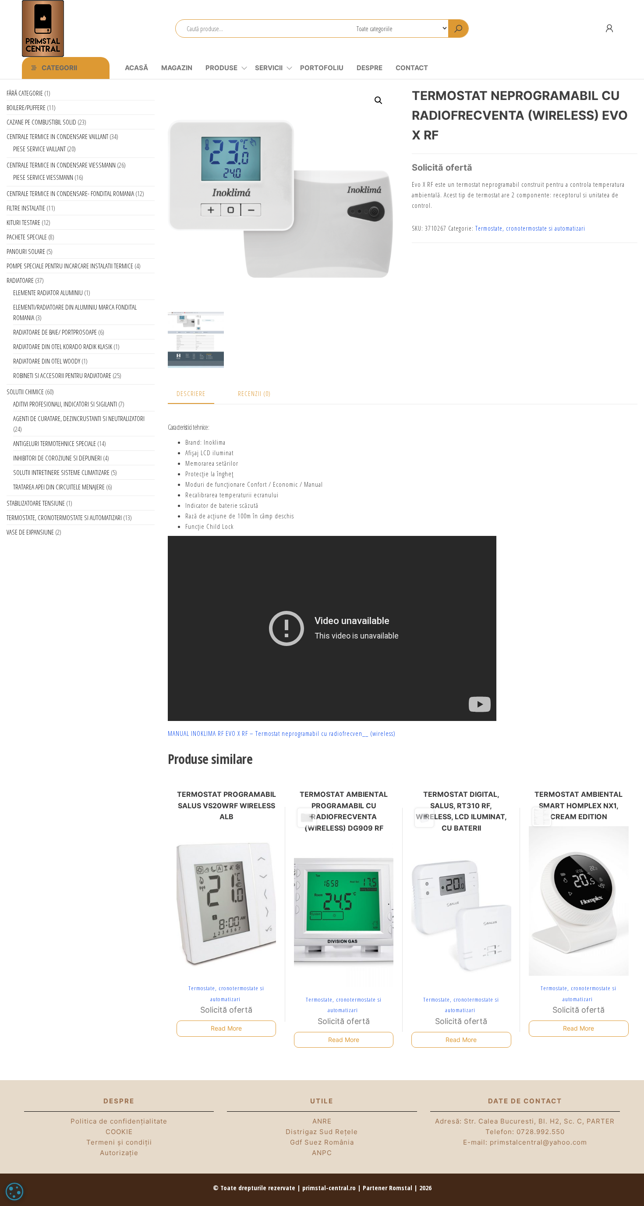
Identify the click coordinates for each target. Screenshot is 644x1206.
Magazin (176, 68)
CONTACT (412, 68)
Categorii (59, 68)
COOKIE (119, 1132)
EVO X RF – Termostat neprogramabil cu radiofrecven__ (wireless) (311, 733)
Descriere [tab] (191, 393)
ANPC (322, 1153)
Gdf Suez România (322, 1142)
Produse (221, 68)
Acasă (136, 68)
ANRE (322, 1121)
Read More (226, 1028)
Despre (369, 68)
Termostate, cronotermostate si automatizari (530, 228)
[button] (378, 100)
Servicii (269, 68)
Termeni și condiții (119, 1142)
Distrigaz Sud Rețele (322, 1132)
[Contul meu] (610, 28)
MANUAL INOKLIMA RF (196, 733)
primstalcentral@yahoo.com (538, 1142)
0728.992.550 (541, 1132)
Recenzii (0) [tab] (254, 393)
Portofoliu (321, 68)
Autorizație (119, 1153)
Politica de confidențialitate (119, 1121)
